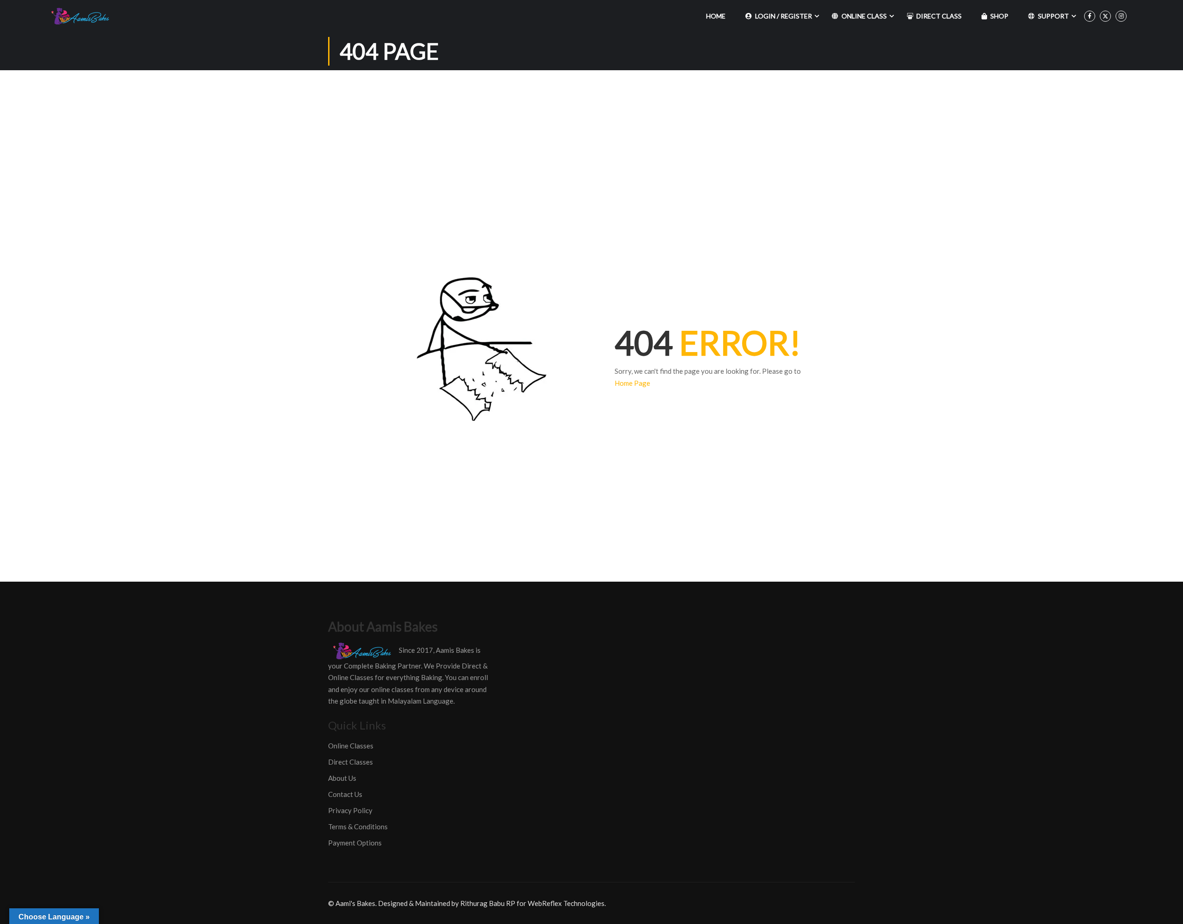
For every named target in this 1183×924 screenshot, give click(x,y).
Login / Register (783, 16)
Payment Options (355, 843)
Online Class (864, 16)
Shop (999, 16)
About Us (342, 778)
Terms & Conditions (358, 826)
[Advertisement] (591, 139)
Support (1053, 16)
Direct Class (939, 16)
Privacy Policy (350, 810)
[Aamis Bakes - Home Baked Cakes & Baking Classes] (81, 16)
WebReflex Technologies (566, 903)
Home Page (632, 383)
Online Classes (350, 746)
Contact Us (345, 794)
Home (716, 16)
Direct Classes (350, 762)
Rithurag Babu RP (487, 903)
